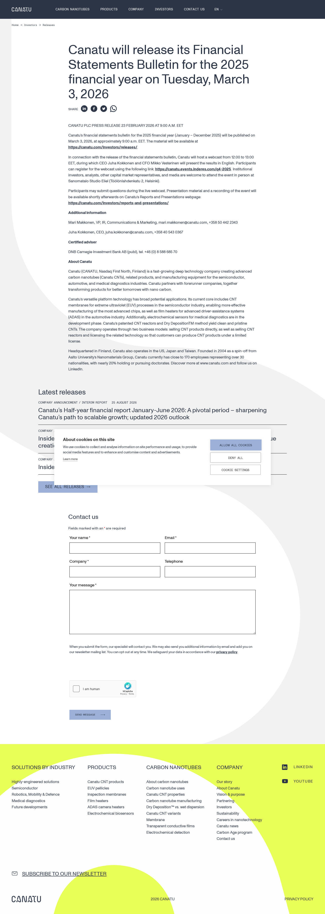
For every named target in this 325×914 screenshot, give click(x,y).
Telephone (174, 561)
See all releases (64, 487)
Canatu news (227, 826)
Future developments (29, 807)
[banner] (21, 9)
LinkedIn (303, 767)
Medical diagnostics (28, 800)
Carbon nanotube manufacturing (174, 800)
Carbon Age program (234, 832)
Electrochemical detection (168, 832)
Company (136, 9)
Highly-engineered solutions (35, 781)
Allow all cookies (236, 445)
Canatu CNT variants (163, 813)
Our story (224, 781)
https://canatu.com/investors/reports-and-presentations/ (118, 203)
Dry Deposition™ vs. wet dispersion (175, 807)
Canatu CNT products (106, 781)
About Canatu (228, 788)
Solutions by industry (43, 767)
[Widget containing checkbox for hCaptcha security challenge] (102, 688)
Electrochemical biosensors (111, 813)
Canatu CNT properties (165, 794)
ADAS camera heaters (106, 807)
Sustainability (228, 813)
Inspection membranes (107, 794)
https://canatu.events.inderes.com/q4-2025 (193, 169)
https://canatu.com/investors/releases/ (102, 147)
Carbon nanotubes (72, 9)
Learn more (70, 459)
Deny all (235, 458)
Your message (82, 585)
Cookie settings (236, 470)
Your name (79, 538)
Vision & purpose (231, 794)
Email (170, 538)
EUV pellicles (98, 788)
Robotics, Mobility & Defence (35, 794)
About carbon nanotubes (167, 781)
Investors (164, 9)
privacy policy (226, 652)
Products (108, 9)
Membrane (155, 819)
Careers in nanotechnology (239, 819)
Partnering (225, 800)
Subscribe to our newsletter (64, 874)
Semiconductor (25, 788)
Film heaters (98, 800)
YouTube (303, 781)
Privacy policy (299, 899)
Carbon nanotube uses (165, 788)
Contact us (194, 9)
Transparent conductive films (170, 826)
